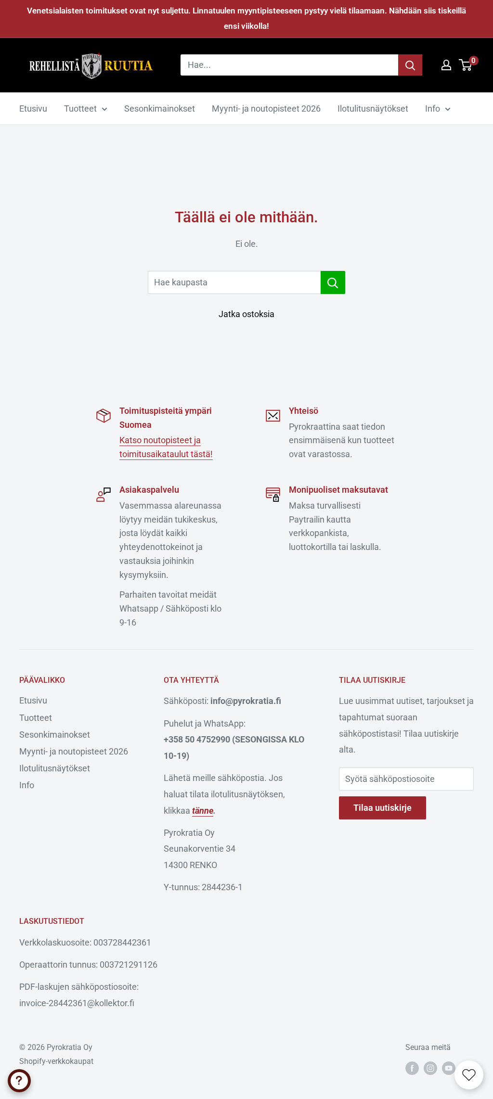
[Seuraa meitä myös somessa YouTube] (448, 1068)
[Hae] (410, 65)
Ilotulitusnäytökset (372, 108)
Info (432, 108)
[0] (466, 65)
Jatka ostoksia (246, 314)
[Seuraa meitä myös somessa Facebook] (412, 1068)
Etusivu (33, 108)
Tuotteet (80, 108)
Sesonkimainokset (159, 108)
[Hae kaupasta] (333, 282)
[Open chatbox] (19, 1080)
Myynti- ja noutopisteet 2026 (266, 108)
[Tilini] (446, 65)
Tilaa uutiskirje (382, 808)
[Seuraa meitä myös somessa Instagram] (430, 1068)
